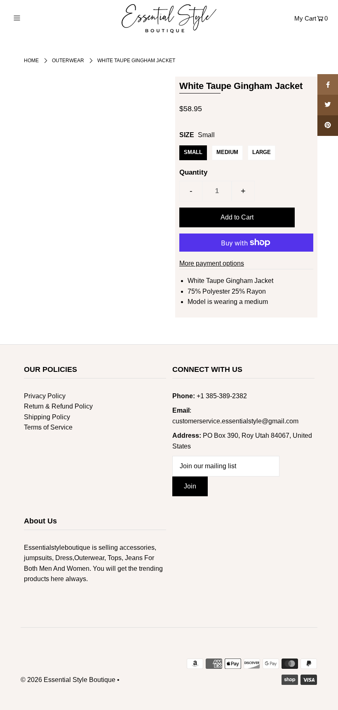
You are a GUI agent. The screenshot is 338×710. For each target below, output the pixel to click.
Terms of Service (48, 427)
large (261, 152)
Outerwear (68, 60)
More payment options (211, 263)
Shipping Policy (47, 416)
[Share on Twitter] (327, 105)
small (193, 152)
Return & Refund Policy (58, 406)
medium (227, 152)
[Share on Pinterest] (327, 125)
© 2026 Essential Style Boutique (68, 679)
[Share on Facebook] (327, 84)
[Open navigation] (34, 18)
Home (31, 60)
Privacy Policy (45, 395)
